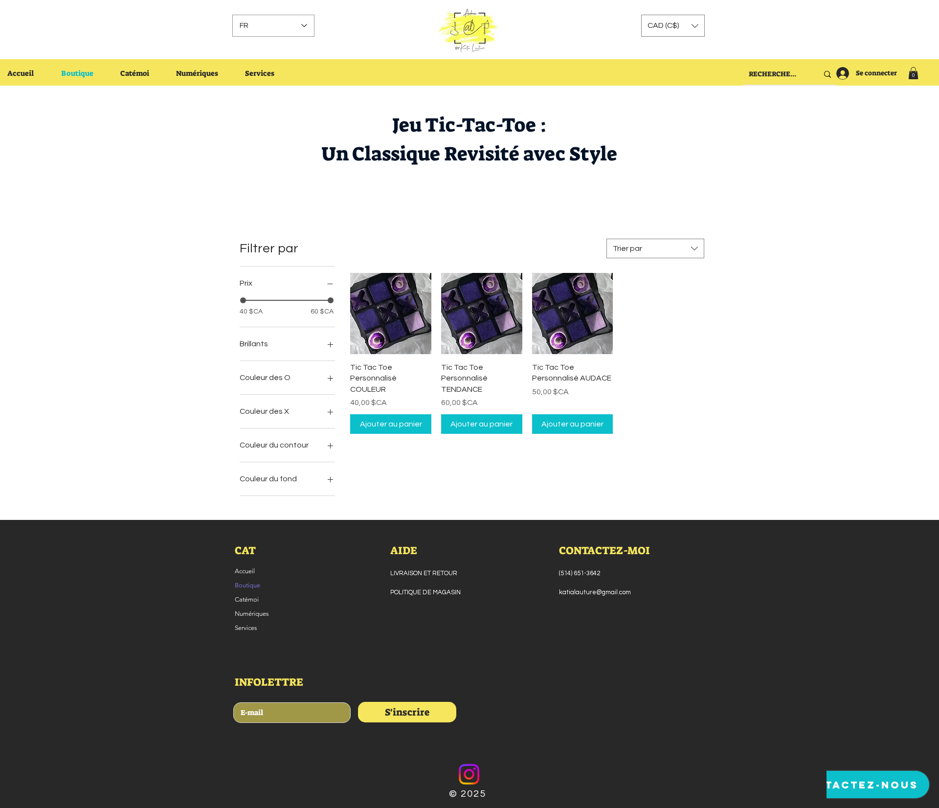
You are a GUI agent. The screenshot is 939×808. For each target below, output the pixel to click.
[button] (673, 26)
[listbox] (673, 26)
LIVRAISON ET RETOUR (423, 573)
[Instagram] (469, 774)
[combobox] (655, 248)
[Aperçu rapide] (390, 313)
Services (246, 627)
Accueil (245, 571)
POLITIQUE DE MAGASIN (425, 592)
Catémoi (247, 599)
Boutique (247, 585)
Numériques (252, 613)
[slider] (243, 300)
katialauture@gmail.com (595, 592)
